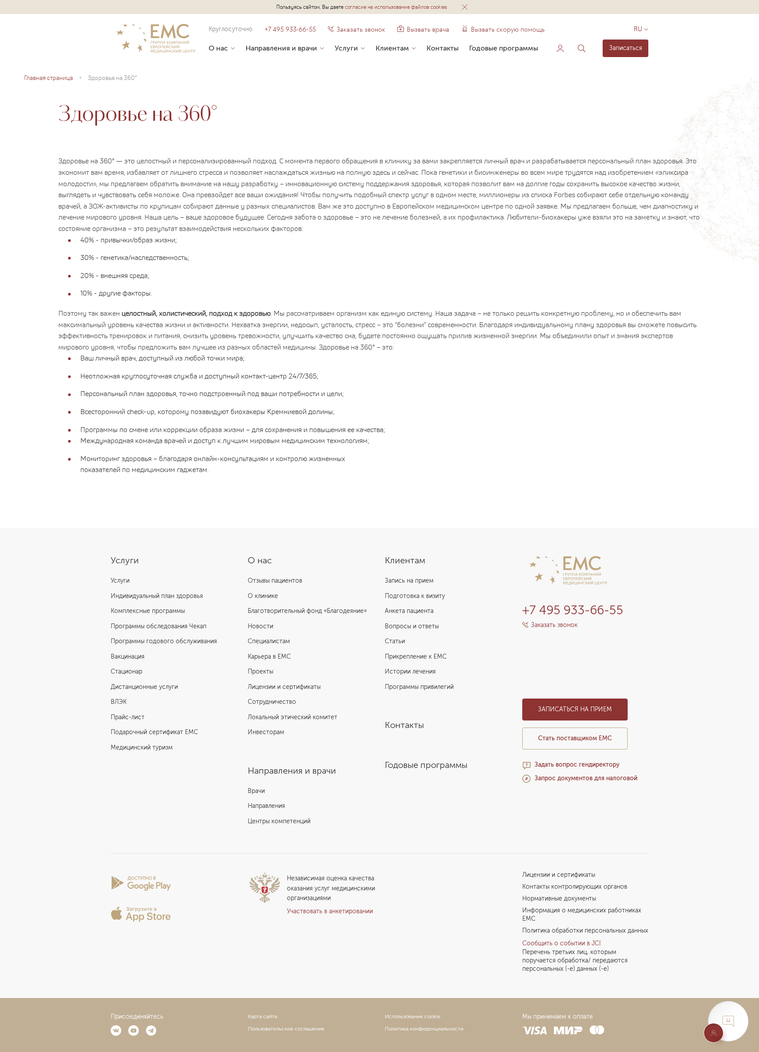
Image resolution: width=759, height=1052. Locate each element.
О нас (218, 48)
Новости (260, 626)
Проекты (260, 671)
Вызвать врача (423, 29)
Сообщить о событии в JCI (561, 943)
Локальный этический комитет (292, 717)
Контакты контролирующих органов (574, 886)
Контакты (442, 48)
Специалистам (269, 641)
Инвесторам (266, 732)
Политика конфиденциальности (424, 1029)
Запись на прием (409, 580)
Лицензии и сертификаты (284, 687)
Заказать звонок (360, 29)
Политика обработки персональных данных (585, 930)
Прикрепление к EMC (416, 656)
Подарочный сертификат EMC (154, 732)
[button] (465, 7)
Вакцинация (128, 656)
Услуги (346, 48)
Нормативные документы (559, 898)
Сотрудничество (272, 702)
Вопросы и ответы (412, 626)
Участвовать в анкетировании (330, 911)
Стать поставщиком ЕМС (575, 738)
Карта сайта (262, 1016)
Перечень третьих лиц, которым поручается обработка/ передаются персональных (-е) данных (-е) (575, 960)
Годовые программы (503, 48)
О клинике (263, 596)
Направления (266, 806)
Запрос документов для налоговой (586, 778)
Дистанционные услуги (144, 687)
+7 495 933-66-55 (290, 29)
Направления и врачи (281, 48)
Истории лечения (410, 671)
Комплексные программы (148, 611)
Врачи (256, 791)
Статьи (395, 641)
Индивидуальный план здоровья (157, 596)
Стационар (126, 671)
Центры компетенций (279, 821)
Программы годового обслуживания (164, 641)
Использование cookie (413, 1016)
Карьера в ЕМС (269, 656)
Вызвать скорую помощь (508, 29)
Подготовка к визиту (415, 596)
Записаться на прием (575, 709)
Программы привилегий (419, 687)
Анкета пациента (409, 611)
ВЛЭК (118, 702)
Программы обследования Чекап (158, 626)
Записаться (625, 48)
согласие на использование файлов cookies (396, 7)
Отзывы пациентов (275, 580)
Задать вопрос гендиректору (577, 764)
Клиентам (392, 48)
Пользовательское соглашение (286, 1029)
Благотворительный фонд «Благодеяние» (307, 611)
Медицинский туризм (142, 747)
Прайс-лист (128, 717)
